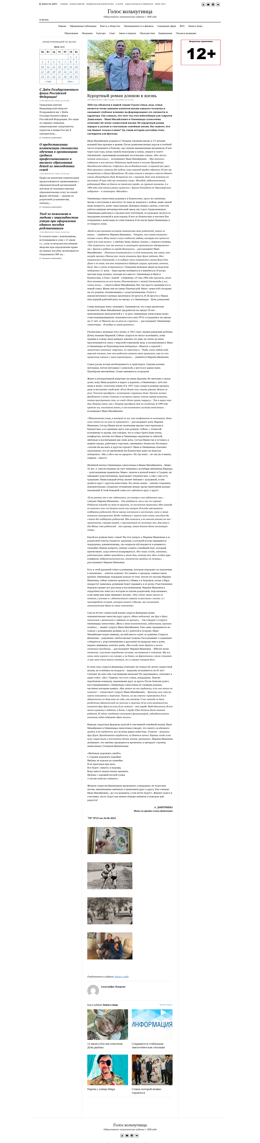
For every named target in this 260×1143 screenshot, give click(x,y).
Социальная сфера (166, 25)
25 (48, 76)
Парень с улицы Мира (101, 1089)
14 (65, 66)
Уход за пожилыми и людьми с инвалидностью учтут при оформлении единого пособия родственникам (58, 221)
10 (42, 66)
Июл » (71, 81)
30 (76, 76)
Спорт (112, 33)
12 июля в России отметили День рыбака (105, 1045)
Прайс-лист (160, 4)
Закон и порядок (127, 33)
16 (76, 66)
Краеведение (165, 33)
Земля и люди (195, 25)
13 (59, 66)
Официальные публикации (83, 25)
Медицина (87, 33)
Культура (100, 33)
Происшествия (147, 33)
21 (65, 71)
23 (76, 71)
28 (65, 76)
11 (48, 66)
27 (59, 76)
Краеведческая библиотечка (100, 4)
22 (71, 71)
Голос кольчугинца (130, 11)
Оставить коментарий (52, 137)
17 (42, 71)
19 (54, 71)
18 (48, 71)
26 (54, 76)
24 (42, 76)
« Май (48, 81)
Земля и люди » (166, 1005)
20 (59, 71)
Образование (71, 33)
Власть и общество (110, 25)
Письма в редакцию (186, 33)
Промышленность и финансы (139, 25)
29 (71, 76)
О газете (119, 4)
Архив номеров (77, 4)
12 (54, 66)
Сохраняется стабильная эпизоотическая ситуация (148, 1045)
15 (71, 66)
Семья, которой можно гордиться (146, 1090)
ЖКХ (182, 25)
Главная (64, 4)
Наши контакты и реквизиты (139, 4)
